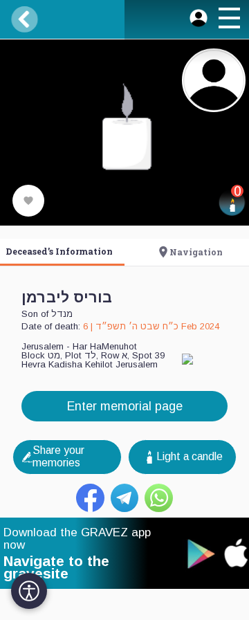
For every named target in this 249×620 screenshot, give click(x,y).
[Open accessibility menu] (29, 591)
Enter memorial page (125, 406)
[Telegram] (125, 498)
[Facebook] (90, 498)
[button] (229, 20)
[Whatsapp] (159, 498)
